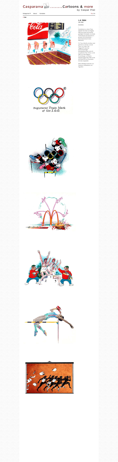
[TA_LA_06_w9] (50, 404)
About (35, 13)
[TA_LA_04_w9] (50, 293)
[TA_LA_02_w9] (50, 182)
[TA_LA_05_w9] (50, 348)
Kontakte (42, 13)
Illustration (81, 24)
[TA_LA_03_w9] (50, 237)
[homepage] (59, 11)
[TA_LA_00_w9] (50, 71)
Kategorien (26, 13)
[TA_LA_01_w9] (50, 126)
